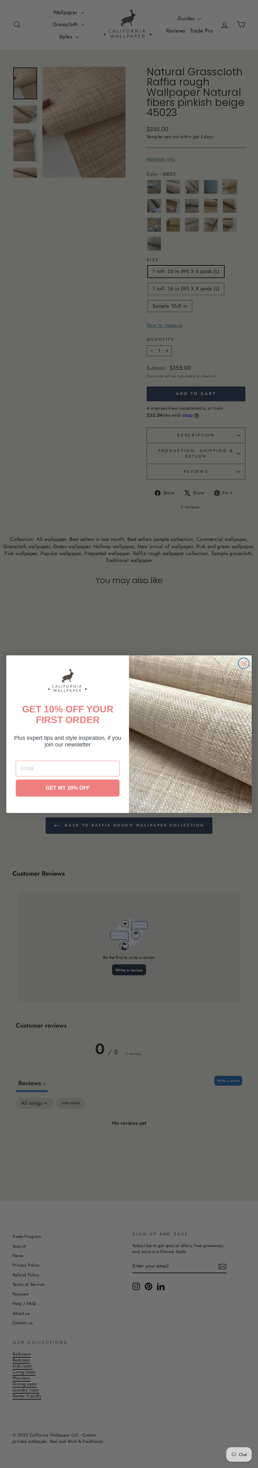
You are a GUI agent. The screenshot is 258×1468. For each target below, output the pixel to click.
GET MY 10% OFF (68, 788)
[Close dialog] (243, 663)
